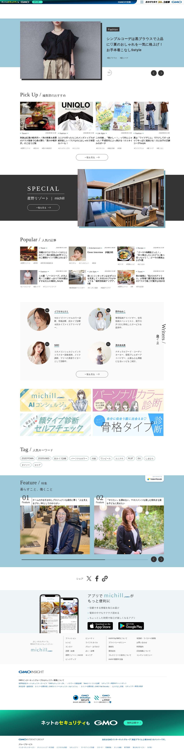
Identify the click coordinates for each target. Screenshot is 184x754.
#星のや (36, 148)
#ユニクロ (76, 148)
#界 (126, 58)
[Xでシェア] (89, 578)
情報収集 (108, 747)
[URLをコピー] (105, 579)
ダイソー (26, 464)
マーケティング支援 (87, 747)
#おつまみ (141, 264)
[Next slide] (161, 73)
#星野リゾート (116, 58)
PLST (130, 458)
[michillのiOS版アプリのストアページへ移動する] (100, 626)
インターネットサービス (26, 747)
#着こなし (160, 148)
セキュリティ (74, 747)
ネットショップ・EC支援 (45, 747)
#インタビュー (84, 263)
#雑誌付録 (111, 148)
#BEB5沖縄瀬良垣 (47, 263)
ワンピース (105, 458)
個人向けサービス (138, 747)
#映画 (94, 263)
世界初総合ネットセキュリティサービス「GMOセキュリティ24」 (42, 683)
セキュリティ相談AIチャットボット (114, 683)
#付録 (119, 148)
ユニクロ (119, 458)
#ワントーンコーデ (49, 287)
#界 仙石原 (135, 58)
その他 (149, 747)
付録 (94, 458)
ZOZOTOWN (27, 458)
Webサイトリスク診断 (91, 683)
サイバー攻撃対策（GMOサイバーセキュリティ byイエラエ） (57, 686)
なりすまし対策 (117, 686)
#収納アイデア (106, 288)
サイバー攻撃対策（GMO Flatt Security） (95, 686)
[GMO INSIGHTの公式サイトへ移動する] (31, 671)
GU (139, 458)
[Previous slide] (154, 73)
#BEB (35, 263)
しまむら (149, 458)
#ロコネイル (100, 148)
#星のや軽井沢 (47, 148)
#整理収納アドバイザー (77, 288)
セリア (37, 464)
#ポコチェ (72, 263)
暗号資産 (127, 747)
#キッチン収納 (93, 288)
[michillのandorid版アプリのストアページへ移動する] (131, 626)
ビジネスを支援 (62, 747)
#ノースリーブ (25, 287)
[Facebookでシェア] (97, 578)
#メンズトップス (64, 148)
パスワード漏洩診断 (74, 683)
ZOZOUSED (43, 458)
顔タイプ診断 (60, 458)
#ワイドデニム (139, 148)
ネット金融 (117, 747)
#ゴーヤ (120, 264)
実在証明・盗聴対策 (26, 686)
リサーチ (100, 747)
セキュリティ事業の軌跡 (134, 686)
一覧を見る (90, 157)
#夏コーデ (150, 148)
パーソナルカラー (79, 458)
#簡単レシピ (130, 264)
